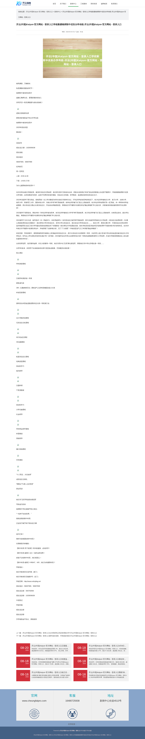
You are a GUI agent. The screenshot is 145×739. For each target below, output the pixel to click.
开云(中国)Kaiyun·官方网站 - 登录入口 (39, 12)
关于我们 (63, 4)
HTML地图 (89, 730)
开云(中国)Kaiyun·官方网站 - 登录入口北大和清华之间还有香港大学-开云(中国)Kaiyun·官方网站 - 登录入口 (60, 633)
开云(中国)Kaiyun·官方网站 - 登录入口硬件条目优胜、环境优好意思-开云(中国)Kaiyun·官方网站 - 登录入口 (60, 636)
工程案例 (83, 4)
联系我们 (114, 4)
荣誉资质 (94, 4)
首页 (54, 4)
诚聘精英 (104, 4)
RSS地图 (83, 730)
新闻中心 (73, 4)
